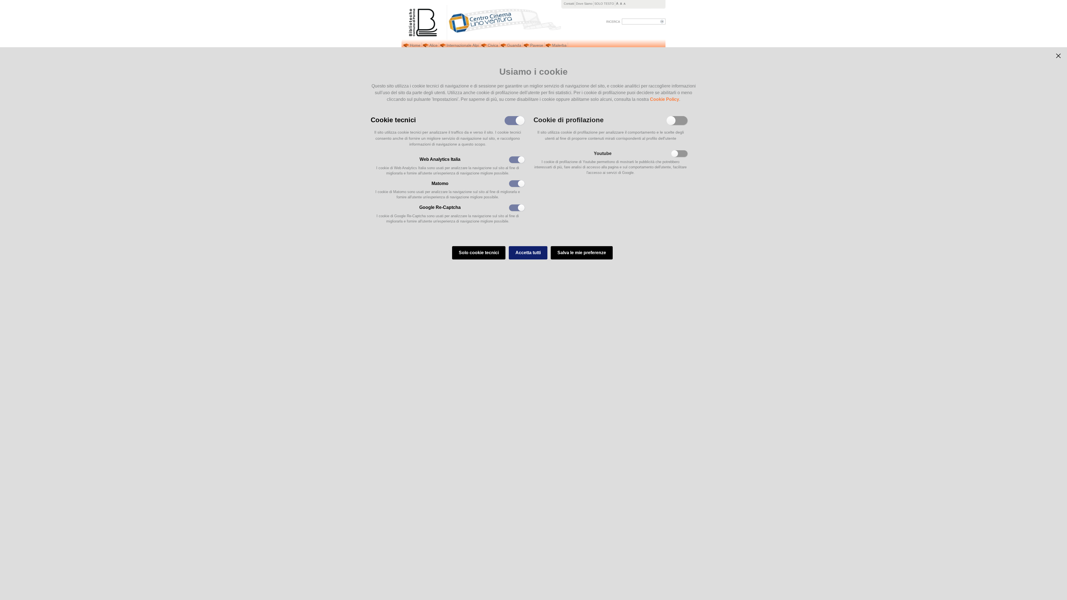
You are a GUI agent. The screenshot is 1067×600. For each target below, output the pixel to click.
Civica (493, 45)
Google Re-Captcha (440, 207)
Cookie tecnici (393, 119)
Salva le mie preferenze (581, 252)
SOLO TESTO (604, 3)
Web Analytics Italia (440, 159)
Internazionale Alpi (463, 45)
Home (415, 45)
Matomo (440, 183)
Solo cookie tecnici (479, 252)
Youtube (603, 153)
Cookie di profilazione (569, 119)
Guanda (514, 45)
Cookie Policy (664, 99)
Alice (433, 45)
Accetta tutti (528, 252)
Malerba (559, 45)
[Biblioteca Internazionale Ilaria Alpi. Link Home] (504, 19)
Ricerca (613, 21)
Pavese (536, 45)
